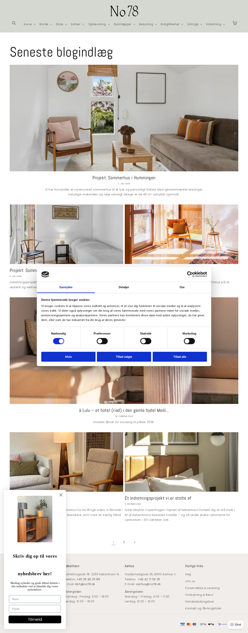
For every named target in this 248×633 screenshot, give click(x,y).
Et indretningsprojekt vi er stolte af (158, 498)
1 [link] (113, 542)
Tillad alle (179, 356)
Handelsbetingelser (199, 602)
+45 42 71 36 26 (149, 579)
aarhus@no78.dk (148, 584)
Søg (188, 574)
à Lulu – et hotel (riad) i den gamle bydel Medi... (124, 410)
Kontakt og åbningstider (203, 608)
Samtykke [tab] (66, 287)
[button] (14, 23)
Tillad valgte (124, 356)
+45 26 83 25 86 (88, 579)
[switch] (102, 341)
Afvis (68, 356)
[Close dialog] (61, 495)
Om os (190, 581)
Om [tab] (182, 287)
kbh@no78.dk (85, 584)
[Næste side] (134, 542)
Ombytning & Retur (199, 595)
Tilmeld (35, 619)
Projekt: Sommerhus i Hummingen (124, 178)
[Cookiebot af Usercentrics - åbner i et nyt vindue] (190, 274)
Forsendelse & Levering (202, 588)
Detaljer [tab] (124, 287)
